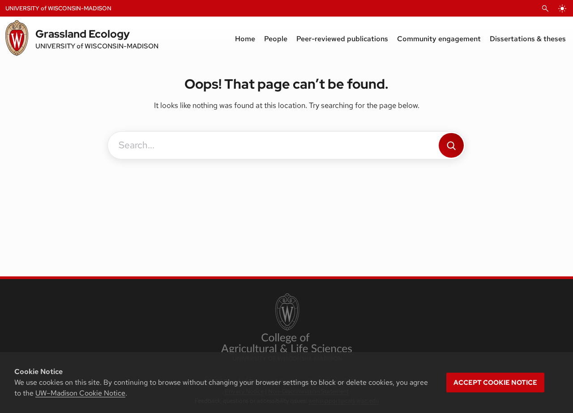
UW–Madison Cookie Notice (80, 393)
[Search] (451, 145)
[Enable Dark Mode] (562, 8)
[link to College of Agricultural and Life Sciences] (286, 327)
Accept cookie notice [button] (495, 382)
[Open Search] (545, 8)
